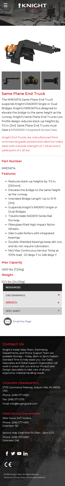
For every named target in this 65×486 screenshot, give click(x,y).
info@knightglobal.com (23, 403)
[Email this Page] (8, 321)
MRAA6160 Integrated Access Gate (34, 129)
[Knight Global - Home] (32, 6)
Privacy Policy (20, 477)
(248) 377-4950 (20, 395)
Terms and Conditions (36, 477)
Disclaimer (8, 477)
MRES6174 (11, 302)
